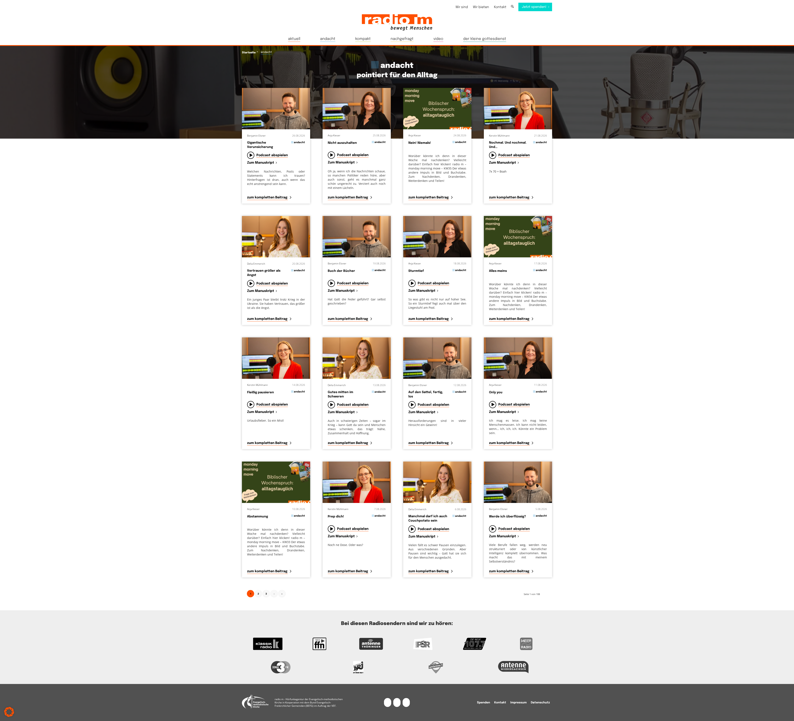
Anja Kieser (334, 135)
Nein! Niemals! (419, 143)
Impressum (518, 702)
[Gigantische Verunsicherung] (276, 108)
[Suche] (512, 6)
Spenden (483, 702)
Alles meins (498, 271)
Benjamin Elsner (256, 135)
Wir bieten (481, 7)
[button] (9, 712)
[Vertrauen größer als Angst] (276, 236)
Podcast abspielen (272, 155)
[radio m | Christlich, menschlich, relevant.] (397, 22)
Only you (495, 392)
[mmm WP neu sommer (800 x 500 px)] (437, 108)
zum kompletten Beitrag (267, 197)
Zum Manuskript (260, 163)
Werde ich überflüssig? (507, 516)
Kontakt (500, 7)
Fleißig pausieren (260, 392)
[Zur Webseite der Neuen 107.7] (474, 644)
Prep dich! (336, 516)
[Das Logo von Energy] (358, 667)
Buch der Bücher (341, 271)
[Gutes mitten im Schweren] (357, 358)
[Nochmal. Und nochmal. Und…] (518, 108)
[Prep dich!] (357, 482)
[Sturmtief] (437, 236)
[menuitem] (461, 7)
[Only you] (518, 358)
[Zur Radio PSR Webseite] (422, 644)
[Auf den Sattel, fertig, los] (437, 358)
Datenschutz (540, 702)
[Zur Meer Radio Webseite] (526, 644)
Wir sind (462, 7)
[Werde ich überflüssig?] (518, 482)
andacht (299, 142)
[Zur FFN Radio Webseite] (319, 644)
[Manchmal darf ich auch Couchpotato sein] (437, 482)
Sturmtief (416, 271)
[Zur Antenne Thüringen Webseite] (371, 644)
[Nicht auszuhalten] (357, 108)
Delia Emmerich (256, 263)
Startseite (249, 52)
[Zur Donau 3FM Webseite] (280, 667)
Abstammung (257, 516)
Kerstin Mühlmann (499, 135)
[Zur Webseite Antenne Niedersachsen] (513, 667)
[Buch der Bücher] (357, 236)
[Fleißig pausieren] (276, 358)
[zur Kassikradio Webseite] (267, 644)
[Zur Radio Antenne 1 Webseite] (435, 667)
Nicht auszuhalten (342, 143)
